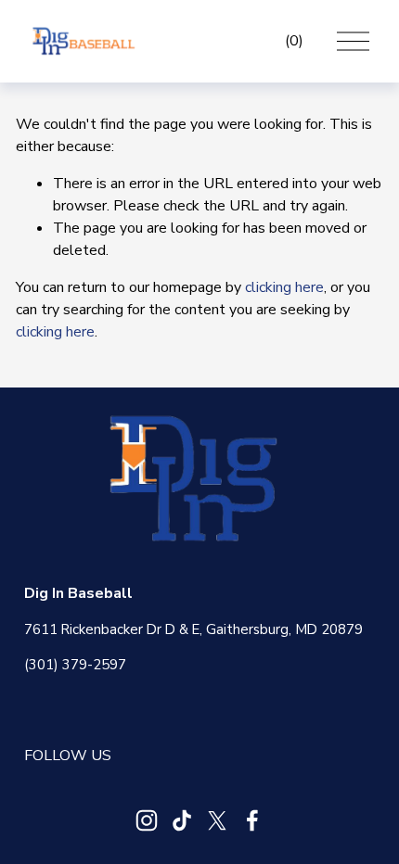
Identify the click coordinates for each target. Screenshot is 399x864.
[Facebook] (252, 820)
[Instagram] (146, 820)
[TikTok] (182, 820)
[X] (217, 820)
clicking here (284, 287)
